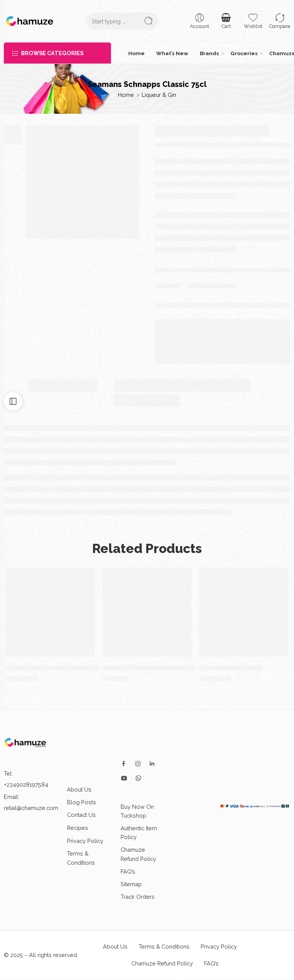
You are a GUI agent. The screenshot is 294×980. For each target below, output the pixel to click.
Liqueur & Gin (159, 95)
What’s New (172, 53)
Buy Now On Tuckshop (137, 811)
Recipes (77, 828)
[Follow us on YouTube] (124, 778)
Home (136, 53)
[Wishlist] (85, 577)
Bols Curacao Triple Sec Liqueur (57, 667)
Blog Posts (81, 802)
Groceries (244, 53)
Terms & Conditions (81, 857)
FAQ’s (128, 871)
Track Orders (138, 896)
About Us (79, 789)
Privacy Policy (85, 841)
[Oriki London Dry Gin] (243, 612)
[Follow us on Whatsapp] (138, 778)
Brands (209, 53)
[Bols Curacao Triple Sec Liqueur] (50, 612)
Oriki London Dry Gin (231, 667)
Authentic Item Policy (139, 832)
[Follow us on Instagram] (137, 763)
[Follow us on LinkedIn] (152, 764)
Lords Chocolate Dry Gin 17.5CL (152, 667)
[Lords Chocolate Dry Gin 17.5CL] (147, 612)
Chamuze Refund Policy (138, 854)
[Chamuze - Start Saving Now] (30, 21)
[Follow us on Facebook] (124, 764)
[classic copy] (82, 182)
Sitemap (131, 884)
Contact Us (81, 814)
